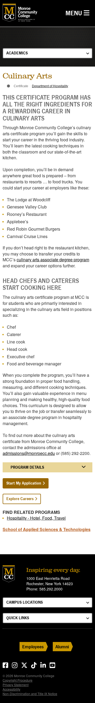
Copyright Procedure (17, 680)
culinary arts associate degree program (53, 260)
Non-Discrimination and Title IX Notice (30, 693)
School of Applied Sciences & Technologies (47, 529)
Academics (17, 52)
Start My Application (23, 483)
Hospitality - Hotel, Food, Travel (36, 518)
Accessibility (11, 689)
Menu (78, 13)
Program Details (27, 467)
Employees (33, 646)
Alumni (62, 646)
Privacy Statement (15, 684)
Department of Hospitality (50, 86)
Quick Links (17, 617)
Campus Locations (24, 602)
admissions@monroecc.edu (29, 453)
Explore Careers (20, 498)
